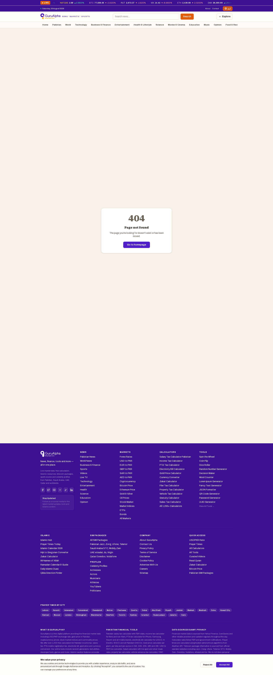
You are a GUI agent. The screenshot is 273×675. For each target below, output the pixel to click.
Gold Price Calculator (170, 473)
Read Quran (195, 560)
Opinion (217, 25)
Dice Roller (204, 465)
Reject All (207, 665)
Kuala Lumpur (159, 615)
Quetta (134, 610)
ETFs (122, 510)
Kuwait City (225, 610)
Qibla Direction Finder (51, 573)
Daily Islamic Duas (49, 569)
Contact (215, 8)
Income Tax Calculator (171, 461)
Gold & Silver (126, 494)
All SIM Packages (99, 540)
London (68, 615)
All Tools (193, 552)
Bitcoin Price (126, 485)
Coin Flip (203, 461)
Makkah (191, 610)
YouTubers (95, 586)
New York (110, 615)
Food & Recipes (233, 25)
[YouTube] (54, 489)
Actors (93, 574)
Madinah (202, 610)
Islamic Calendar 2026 (51, 548)
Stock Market (126, 502)
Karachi (56, 610)
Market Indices (127, 506)
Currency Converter (169, 477)
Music (207, 25)
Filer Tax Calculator (169, 485)
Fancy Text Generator (210, 485)
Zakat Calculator (168, 481)
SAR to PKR (126, 473)
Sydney (133, 615)
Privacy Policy (147, 548)
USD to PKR (126, 461)
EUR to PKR (126, 465)
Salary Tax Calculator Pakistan (175, 457)
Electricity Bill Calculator (172, 469)
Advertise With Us (149, 565)
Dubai (144, 610)
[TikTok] (66, 489)
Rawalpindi (97, 610)
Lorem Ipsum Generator (211, 481)
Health (83, 490)
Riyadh (168, 610)
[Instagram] (60, 489)
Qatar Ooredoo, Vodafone (103, 556)
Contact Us (146, 544)
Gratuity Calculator (169, 498)
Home (45, 25)
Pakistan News (87, 457)
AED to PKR (126, 477)
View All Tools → (206, 506)
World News (86, 461)
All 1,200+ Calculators (171, 506)
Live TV (84, 477)
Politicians (95, 590)
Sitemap (144, 573)
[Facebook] (42, 489)
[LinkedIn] (71, 489)
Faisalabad (83, 610)
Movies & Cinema (176, 25)
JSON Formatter (207, 490)
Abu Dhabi (156, 610)
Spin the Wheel (207, 457)
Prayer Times (195, 544)
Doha (213, 610)
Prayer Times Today (50, 544)
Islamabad (68, 610)
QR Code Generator (209, 494)
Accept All (224, 665)
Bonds (123, 514)
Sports (83, 469)
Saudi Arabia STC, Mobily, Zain (105, 548)
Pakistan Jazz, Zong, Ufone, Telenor (108, 544)
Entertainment (122, 25)
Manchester (96, 615)
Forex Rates (126, 457)
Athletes (94, 582)
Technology (81, 25)
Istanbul (145, 615)
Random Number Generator (213, 469)
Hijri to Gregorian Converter (54, 552)
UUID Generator (207, 502)
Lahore (45, 610)
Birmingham (81, 615)
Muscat (57, 615)
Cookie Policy (147, 560)
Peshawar (122, 610)
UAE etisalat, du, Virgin (101, 552)
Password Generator (209, 498)
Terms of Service (148, 552)
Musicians (95, 578)
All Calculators (196, 548)
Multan (110, 610)
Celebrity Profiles (98, 566)
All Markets (125, 518)
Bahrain (45, 615)
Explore (226, 16)
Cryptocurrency (128, 481)
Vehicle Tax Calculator (171, 494)
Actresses (95, 570)
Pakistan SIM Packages (201, 573)
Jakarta (173, 615)
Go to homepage (136, 245)
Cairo (183, 615)
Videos (83, 473)
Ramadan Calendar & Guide (54, 565)
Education (194, 25)
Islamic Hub (46, 540)
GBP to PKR (126, 469)
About (207, 8)
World (68, 25)
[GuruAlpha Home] (50, 454)
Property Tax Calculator (172, 490)
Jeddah (179, 610)
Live (45, 3)
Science (160, 25)
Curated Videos (197, 556)
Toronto (121, 615)
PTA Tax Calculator (169, 465)
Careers (144, 569)
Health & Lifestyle (143, 25)
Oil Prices (124, 498)
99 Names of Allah (49, 560)
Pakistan (56, 25)
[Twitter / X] (48, 489)
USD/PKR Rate (197, 540)
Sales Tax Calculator (170, 502)
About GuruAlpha (148, 540)
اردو (229, 8)
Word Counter (206, 477)
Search (187, 16)
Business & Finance (101, 25)
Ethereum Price (127, 490)
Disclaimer (145, 556)
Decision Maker (207, 473)
